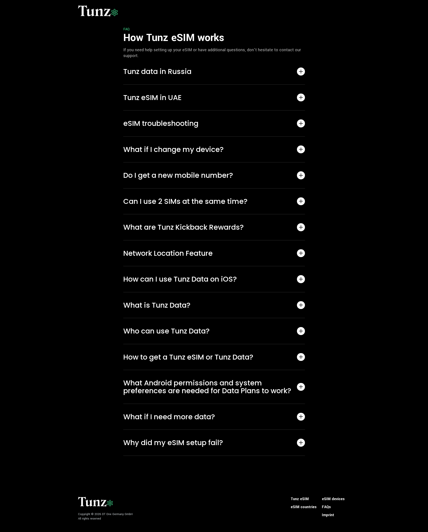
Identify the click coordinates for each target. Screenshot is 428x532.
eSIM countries (304, 507)
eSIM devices (333, 499)
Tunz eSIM (300, 499)
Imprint (328, 515)
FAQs (326, 507)
